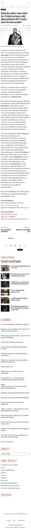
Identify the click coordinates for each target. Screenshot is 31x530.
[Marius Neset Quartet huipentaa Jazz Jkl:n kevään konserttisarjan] (5, 276)
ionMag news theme (19, 527)
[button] (28, 2)
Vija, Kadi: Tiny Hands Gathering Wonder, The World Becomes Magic (14, 436)
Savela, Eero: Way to (7, 442)
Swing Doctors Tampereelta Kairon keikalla (15, 397)
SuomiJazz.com (4, 7)
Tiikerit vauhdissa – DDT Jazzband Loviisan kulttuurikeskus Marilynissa (15, 410)
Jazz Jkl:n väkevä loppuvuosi (6, 230)
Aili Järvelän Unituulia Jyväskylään (12, 342)
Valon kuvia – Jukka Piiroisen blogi (10, 488)
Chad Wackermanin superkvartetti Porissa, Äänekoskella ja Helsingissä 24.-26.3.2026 (20, 308)
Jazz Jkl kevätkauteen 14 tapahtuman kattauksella (12, 403)
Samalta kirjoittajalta (11, 261)
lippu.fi (26, 207)
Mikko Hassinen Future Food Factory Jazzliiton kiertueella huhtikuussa (14, 386)
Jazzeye (3, 467)
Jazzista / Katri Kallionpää (8, 470)
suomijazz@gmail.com (21, 513)
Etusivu (8, 520)
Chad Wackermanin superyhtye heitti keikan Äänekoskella (15, 423)
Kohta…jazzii (4, 480)
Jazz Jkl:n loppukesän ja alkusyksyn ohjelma (15, 324)
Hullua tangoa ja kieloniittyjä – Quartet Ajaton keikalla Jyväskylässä (15, 336)
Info (14, 520)
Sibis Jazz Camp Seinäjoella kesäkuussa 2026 (17, 291)
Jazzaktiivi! (21, 520)
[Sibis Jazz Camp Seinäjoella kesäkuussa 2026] (5, 292)
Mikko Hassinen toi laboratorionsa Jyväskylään (12, 372)
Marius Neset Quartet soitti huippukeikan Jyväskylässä (14, 354)
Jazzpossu (3, 475)
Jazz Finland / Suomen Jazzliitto (9, 465)
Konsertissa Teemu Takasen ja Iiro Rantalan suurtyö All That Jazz (15, 416)
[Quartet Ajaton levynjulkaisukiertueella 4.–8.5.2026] (5, 268)
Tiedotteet (3, 9)
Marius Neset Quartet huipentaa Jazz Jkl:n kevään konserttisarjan (20, 275)
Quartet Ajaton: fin (7, 366)
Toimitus (7, 25)
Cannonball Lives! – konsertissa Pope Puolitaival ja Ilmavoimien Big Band (20, 283)
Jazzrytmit (3, 477)
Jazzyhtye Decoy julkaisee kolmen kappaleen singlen (19, 299)
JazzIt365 (3, 472)
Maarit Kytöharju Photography (9, 483)
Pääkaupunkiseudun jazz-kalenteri (10, 485)
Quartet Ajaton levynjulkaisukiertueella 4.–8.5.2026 (20, 267)
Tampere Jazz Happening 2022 (23, 230)
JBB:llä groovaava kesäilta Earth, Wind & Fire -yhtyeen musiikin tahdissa (15, 330)
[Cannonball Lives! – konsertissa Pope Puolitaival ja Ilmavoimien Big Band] (5, 284)
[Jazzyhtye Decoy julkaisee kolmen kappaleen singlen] (5, 300)
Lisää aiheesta (7, 257)
